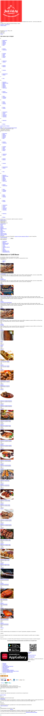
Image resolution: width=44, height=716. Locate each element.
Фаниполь (4, 120)
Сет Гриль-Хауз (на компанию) (6, 295)
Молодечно (5, 87)
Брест (4, 45)
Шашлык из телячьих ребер (5, 539)
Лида (3, 78)
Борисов (4, 43)
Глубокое (4, 53)
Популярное (5, 241)
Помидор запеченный (4, 619)
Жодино (4, 66)
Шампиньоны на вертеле (5, 380)
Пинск (4, 101)
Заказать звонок (3, 25)
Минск (4, 177)
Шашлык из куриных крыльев (6, 440)
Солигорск (5, 116)
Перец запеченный (3, 599)
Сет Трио (2, 319)
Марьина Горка (5, 176)
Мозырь (4, 86)
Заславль (4, 70)
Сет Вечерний (3, 273)
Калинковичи (5, 73)
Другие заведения (3, 237)
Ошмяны (4, 98)
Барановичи (5, 40)
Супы (4, 245)
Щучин (4, 217)
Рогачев (4, 108)
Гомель (4, 54)
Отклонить (31, 712)
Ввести (11, 709)
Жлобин (4, 65)
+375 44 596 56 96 (31, 656)
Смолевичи (5, 114)
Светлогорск (5, 111)
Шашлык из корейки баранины (6, 400)
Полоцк (4, 102)
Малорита (4, 82)
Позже (1, 694)
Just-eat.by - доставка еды (5, 24)
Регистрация (14, 127)
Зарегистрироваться (8, 127)
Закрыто (7, 125)
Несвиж (4, 91)
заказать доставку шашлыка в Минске (22, 236)
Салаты (4, 246)
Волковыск (5, 49)
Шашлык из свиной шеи (4, 480)
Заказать (1, 278)
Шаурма (4, 242)
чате (6, 30)
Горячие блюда (5, 244)
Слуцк (4, 113)
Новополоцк (5, 92)
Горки (4, 55)
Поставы (4, 103)
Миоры (4, 178)
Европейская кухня (6, 251)
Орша (4, 96)
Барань (4, 41)
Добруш (4, 61)
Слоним (4, 112)
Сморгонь (4, 115)
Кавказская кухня (6, 250)
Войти (1, 127)
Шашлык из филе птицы (4, 559)
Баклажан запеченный (4, 579)
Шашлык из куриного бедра (5, 420)
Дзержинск (5, 60)
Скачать (4, 694)
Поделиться (2, 698)
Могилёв (4, 85)
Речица (4, 107)
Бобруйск (4, 42)
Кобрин (4, 74)
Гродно (4, 57)
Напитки (4, 249)
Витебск (4, 48)
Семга (1, 341)
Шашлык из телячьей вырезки (5, 519)
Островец (4, 97)
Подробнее (35, 712)
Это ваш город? (3, 125)
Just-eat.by (29, 652)
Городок (4, 56)
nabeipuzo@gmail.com (32, 655)
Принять (27, 712)
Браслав (4, 44)
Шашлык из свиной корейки (5, 460)
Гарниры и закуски (6, 247)
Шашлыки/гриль (6, 243)
